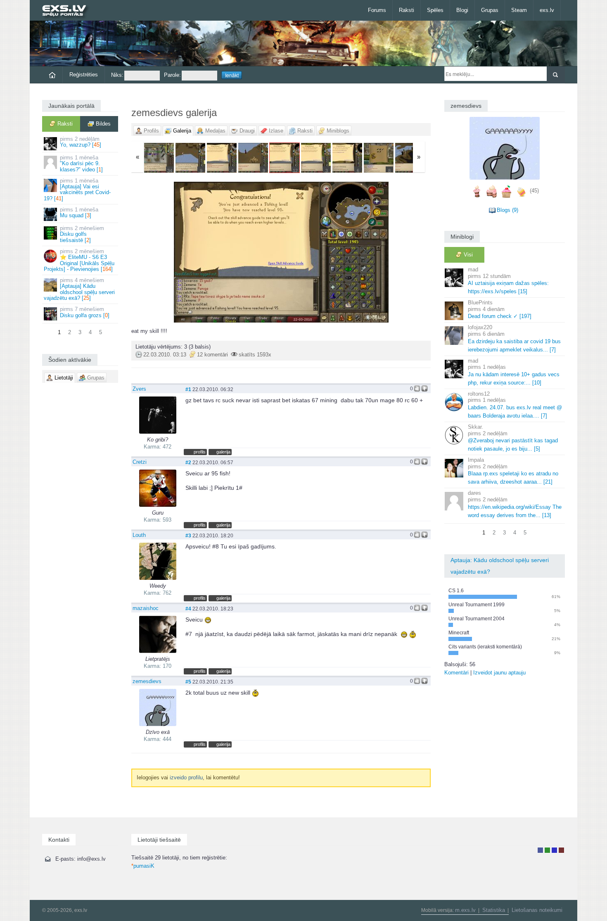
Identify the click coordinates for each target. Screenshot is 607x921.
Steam (519, 10)
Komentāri (456, 672)
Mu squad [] (79, 212)
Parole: (172, 75)
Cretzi (140, 462)
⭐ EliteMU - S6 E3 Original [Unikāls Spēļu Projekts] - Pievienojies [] (79, 260)
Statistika (493, 910)
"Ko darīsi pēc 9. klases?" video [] (81, 163)
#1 (188, 389)
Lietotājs (540, 850)
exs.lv (547, 10)
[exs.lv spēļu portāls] (68, 11)
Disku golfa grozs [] (84, 312)
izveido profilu (186, 777)
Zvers (139, 389)
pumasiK (142, 866)
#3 (188, 535)
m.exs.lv (465, 910)
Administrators (561, 850)
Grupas (489, 10)
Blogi (462, 10)
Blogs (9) (507, 210)
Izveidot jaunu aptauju (499, 672)
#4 (188, 608)
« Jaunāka (180, 252)
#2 (188, 462)
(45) (534, 191)
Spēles (435, 10)
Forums (377, 10)
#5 (188, 681)
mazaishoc (146, 608)
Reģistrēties (83, 74)
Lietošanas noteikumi (537, 910)
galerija (223, 451)
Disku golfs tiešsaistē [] (82, 234)
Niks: (117, 75)
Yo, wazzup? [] (80, 142)
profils (200, 451)
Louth (139, 535)
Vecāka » (381, 252)
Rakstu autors (547, 850)
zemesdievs (147, 681)
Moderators (554, 850)
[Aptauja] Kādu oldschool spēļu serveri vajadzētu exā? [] (79, 289)
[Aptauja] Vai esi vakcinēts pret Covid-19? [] (77, 190)
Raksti (406, 10)
